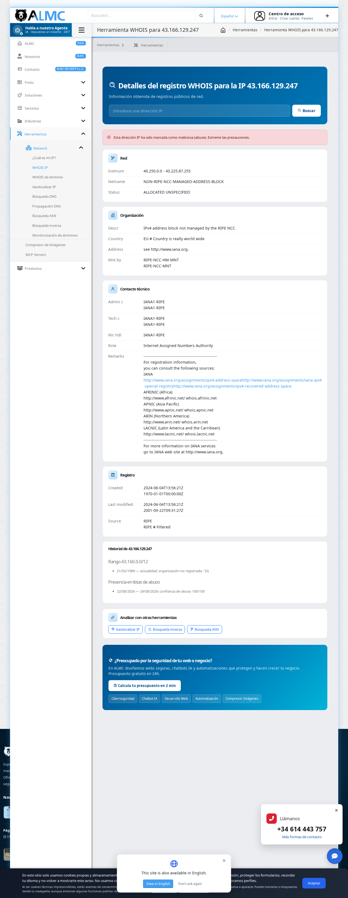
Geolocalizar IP (128, 629)
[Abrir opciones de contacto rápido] (335, 856)
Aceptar (314, 883)
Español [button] (228, 16)
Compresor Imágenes (242, 698)
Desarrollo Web (176, 698)
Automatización (206, 698)
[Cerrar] (336, 810)
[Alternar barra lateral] (82, 30)
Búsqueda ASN (207, 629)
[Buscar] (201, 15)
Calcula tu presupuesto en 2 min (147, 685)
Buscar (309, 110)
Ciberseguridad (122, 698)
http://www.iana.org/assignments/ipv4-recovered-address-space (232, 386)
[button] (51, 30)
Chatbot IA (149, 698)
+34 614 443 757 (301, 829)
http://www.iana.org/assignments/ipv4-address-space (193, 380)
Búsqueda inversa (167, 629)
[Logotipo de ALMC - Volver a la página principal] (40, 15)
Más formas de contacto (302, 836)
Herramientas (245, 29)
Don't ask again (190, 883)
